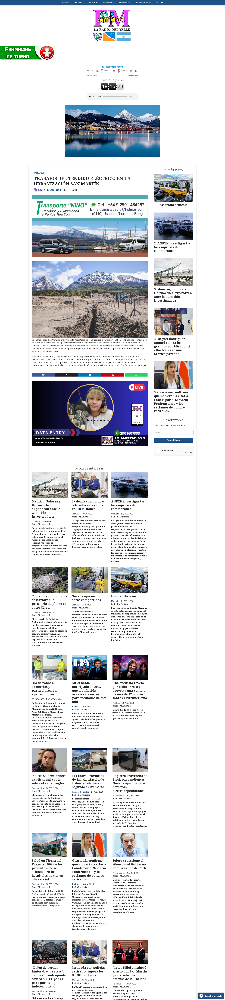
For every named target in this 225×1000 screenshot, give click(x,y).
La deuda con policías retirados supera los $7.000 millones (88, 505)
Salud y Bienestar (80, 791)
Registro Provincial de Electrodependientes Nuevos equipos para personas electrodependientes (130, 783)
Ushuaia (66, 2)
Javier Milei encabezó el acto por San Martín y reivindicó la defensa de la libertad (130, 973)
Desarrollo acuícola (126, 596)
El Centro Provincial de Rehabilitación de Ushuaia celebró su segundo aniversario (88, 781)
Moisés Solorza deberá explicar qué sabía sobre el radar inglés (49, 779)
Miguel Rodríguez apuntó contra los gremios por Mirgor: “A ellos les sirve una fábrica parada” (172, 346)
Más (157, 2)
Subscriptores (173, 420)
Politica (76, 706)
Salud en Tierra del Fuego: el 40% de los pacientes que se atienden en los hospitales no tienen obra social (47, 869)
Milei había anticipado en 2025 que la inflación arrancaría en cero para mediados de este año (89, 692)
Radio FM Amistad (49, 189)
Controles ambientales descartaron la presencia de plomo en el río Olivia (49, 601)
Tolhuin (78, 2)
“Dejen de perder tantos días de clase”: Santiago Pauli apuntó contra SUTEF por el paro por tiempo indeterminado (49, 976)
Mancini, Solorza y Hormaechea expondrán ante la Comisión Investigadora (46, 508)
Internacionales (143, 2)
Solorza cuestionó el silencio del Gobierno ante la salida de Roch (129, 864)
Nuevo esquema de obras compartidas (86, 598)
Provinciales (108, 2)
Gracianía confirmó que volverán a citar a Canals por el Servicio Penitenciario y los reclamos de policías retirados (89, 869)
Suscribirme (173, 440)
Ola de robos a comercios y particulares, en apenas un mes (44, 688)
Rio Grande (92, 2)
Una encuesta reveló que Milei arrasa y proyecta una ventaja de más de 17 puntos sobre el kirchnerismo (130, 690)
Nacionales (124, 2)
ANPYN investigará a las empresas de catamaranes (127, 505)
